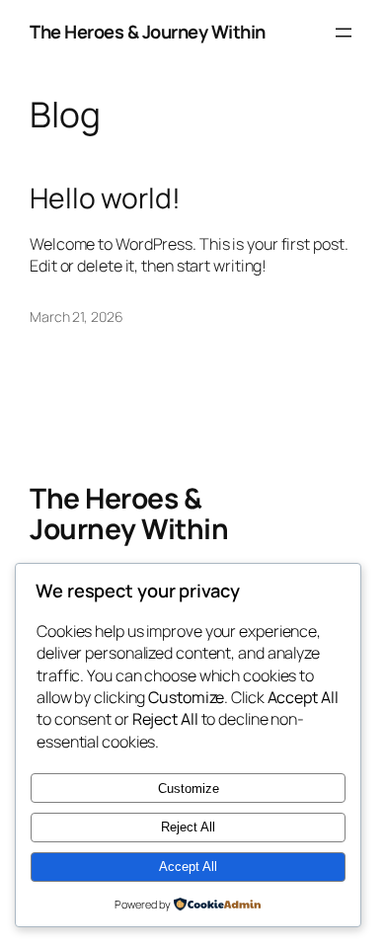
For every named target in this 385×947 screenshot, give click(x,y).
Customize (188, 788)
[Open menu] (343, 32)
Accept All (188, 866)
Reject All (188, 827)
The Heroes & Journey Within (148, 31)
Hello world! (105, 198)
